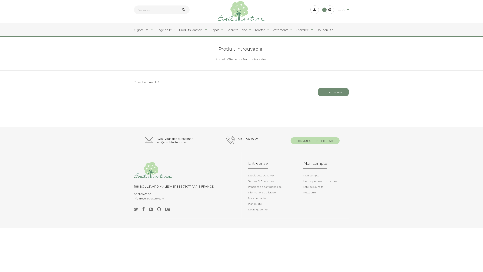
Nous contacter (257, 198)
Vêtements (233, 59)
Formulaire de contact (315, 141)
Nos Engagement (258, 209)
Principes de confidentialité (265, 186)
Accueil (220, 59)
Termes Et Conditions (261, 181)
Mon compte (311, 175)
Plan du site (255, 203)
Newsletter (310, 192)
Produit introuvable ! (254, 59)
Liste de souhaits (313, 186)
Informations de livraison (262, 192)
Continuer (333, 92)
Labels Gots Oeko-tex (261, 175)
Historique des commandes (320, 181)
